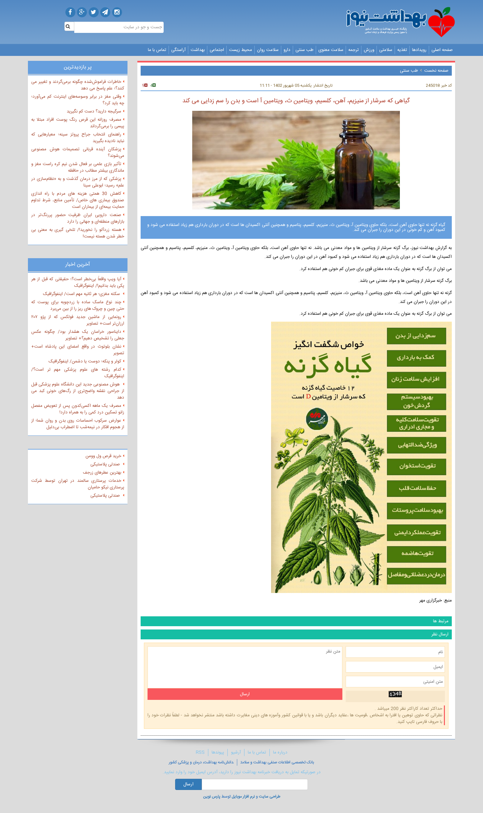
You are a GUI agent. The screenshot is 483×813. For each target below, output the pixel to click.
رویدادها (419, 50)
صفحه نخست (436, 70)
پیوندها (218, 752)
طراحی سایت (269, 796)
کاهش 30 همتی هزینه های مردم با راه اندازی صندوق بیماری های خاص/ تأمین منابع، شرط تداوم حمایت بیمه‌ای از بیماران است (77, 200)
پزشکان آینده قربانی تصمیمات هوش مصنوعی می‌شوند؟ (77, 153)
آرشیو (236, 752)
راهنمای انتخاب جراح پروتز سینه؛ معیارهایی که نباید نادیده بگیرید (77, 138)
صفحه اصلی (442, 50)
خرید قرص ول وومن (103, 456)
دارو (287, 50)
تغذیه (402, 50)
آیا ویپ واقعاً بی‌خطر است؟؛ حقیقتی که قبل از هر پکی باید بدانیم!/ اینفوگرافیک (77, 282)
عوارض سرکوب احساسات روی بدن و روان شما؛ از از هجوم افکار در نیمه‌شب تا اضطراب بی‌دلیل (77, 424)
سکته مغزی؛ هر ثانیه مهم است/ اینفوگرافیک (82, 294)
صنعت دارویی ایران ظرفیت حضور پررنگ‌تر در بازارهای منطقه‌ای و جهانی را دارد (77, 218)
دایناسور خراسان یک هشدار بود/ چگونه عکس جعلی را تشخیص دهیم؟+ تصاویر (77, 335)
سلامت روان (268, 50)
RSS (200, 752)
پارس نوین (211, 796)
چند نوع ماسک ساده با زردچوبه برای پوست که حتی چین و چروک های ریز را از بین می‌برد (77, 305)
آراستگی (178, 50)
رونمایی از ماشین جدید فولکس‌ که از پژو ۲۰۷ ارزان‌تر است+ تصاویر (77, 320)
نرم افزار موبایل (243, 796)
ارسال (188, 784)
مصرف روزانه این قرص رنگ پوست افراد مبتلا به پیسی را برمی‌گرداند (77, 123)
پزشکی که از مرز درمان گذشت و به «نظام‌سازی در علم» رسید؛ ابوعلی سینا (77, 182)
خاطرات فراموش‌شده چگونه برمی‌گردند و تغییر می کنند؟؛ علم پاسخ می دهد (77, 85)
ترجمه (353, 50)
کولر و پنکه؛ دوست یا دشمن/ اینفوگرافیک (85, 361)
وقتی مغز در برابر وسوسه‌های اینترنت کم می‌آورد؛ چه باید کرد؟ (77, 100)
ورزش (369, 50)
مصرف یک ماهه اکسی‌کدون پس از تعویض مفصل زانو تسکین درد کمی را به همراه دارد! (77, 409)
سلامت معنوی (330, 50)
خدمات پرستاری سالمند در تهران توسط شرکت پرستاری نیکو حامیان (77, 484)
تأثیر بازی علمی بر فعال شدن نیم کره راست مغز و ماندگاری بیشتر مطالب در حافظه (77, 167)
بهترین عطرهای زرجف (102, 472)
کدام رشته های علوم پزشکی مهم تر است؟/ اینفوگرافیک (77, 373)
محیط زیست (240, 50)
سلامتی (385, 50)
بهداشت (198, 50)
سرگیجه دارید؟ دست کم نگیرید (94, 111)
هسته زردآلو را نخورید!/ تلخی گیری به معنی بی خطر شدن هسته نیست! (77, 233)
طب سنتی (304, 50)
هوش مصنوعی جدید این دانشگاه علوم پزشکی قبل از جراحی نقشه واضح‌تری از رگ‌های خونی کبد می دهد (77, 391)
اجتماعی (217, 50)
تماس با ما (157, 50)
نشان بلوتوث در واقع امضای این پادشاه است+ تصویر (77, 350)
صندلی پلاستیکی (105, 464)
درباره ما (280, 752)
